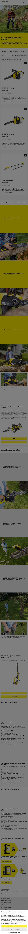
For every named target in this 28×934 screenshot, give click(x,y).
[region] (14, 922)
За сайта (16, 923)
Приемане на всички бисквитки (14, 926)
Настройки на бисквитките (14, 932)
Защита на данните (10, 923)
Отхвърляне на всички (14, 929)
